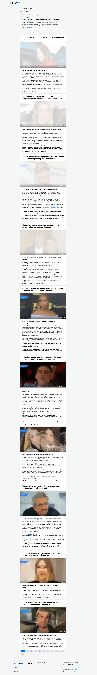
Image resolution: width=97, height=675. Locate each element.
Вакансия (48, 3)
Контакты (78, 3)
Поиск (71, 3)
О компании (56, 3)
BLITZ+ (31, 27)
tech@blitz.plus (74, 669)
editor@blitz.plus (74, 665)
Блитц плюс (14, 3)
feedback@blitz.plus (72, 671)
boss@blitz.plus (79, 667)
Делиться (65, 67)
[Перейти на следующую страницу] (62, 651)
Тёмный (87, 3)
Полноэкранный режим (63, 67)
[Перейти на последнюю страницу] (22, 654)
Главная (18, 663)
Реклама (64, 3)
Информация (61, 67)
